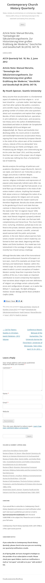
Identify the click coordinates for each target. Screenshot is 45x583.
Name (6, 393)
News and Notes (25, 307)
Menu (22, 24)
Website (6, 411)
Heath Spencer (25, 312)
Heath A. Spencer (21, 315)
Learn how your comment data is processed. (22, 427)
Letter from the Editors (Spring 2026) (15, 450)
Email (5, 402)
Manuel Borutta (35, 312)
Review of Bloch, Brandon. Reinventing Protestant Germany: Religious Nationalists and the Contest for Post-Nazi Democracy (22, 470)
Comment (7, 368)
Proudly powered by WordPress (13, 579)
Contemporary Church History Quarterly (22, 6)
